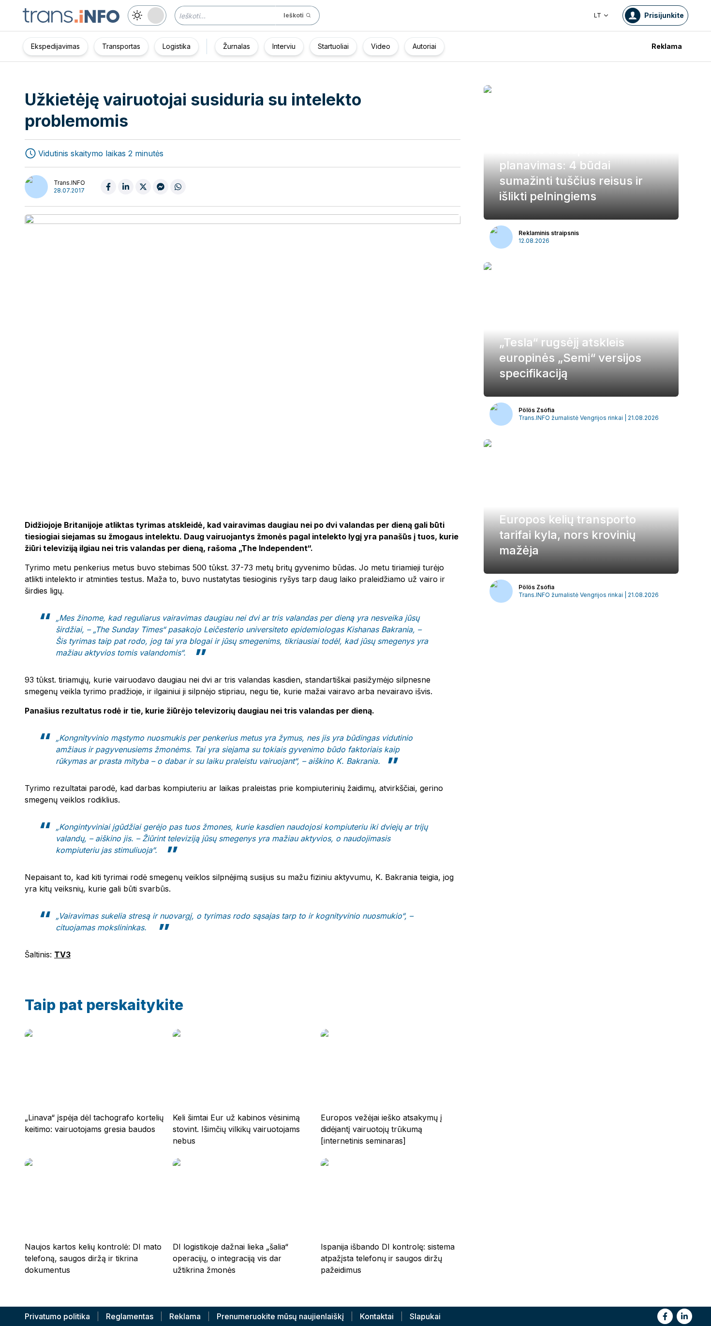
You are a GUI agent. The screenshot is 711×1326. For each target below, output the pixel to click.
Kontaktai (377, 1316)
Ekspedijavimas (55, 46)
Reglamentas (129, 1316)
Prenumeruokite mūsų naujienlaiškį (280, 1316)
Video (380, 46)
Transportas (121, 46)
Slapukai (425, 1316)
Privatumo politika (57, 1316)
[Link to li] (684, 1316)
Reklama (667, 46)
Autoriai (424, 46)
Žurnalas (236, 46)
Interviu (284, 46)
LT (597, 15)
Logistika (177, 46)
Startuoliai (333, 46)
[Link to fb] (665, 1316)
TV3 (62, 954)
